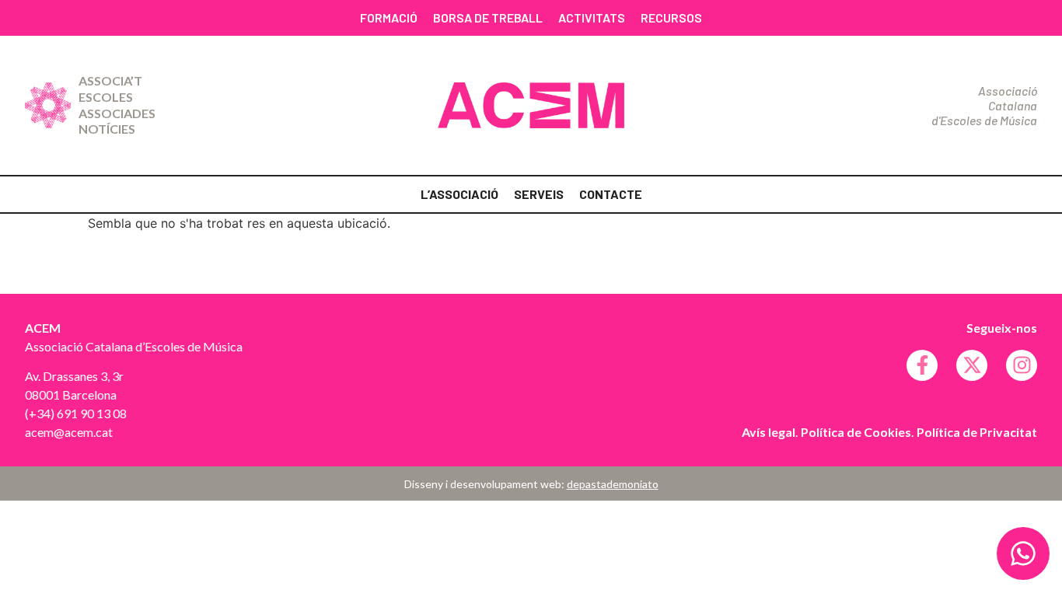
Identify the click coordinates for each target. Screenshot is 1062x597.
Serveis (539, 194)
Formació (388, 17)
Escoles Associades (117, 104)
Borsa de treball (488, 17)
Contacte (610, 194)
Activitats (591, 17)
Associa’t (110, 80)
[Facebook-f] (922, 365)
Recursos (671, 17)
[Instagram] (1021, 365)
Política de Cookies (856, 431)
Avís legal (768, 431)
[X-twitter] (971, 365)
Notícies (107, 128)
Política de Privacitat (977, 431)
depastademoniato (613, 484)
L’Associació (459, 194)
